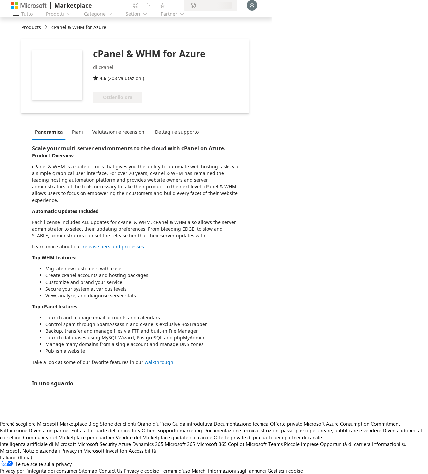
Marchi (199, 470)
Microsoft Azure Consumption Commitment (352, 423)
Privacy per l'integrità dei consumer (39, 470)
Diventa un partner (49, 430)
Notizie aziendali (41, 450)
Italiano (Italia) (16, 457)
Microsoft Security (97, 444)
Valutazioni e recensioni (119, 132)
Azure (124, 444)
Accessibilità (142, 450)
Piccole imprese (301, 444)
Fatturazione (13, 430)
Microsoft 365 (180, 444)
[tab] (50, 131)
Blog (93, 423)
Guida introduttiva (192, 423)
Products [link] (31, 27)
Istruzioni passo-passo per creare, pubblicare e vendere (320, 430)
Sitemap (88, 470)
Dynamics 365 (147, 444)
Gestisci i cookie (285, 470)
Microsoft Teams (264, 444)
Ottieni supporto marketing (172, 430)
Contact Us (110, 470)
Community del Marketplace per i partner (68, 437)
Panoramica (49, 132)
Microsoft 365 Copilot (220, 444)
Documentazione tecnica (241, 423)
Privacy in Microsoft (82, 450)
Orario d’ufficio (154, 423)
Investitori (116, 450)
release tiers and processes (113, 246)
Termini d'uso (175, 470)
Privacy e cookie (141, 470)
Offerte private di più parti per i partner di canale (268, 437)
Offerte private (286, 423)
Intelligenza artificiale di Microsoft (38, 444)
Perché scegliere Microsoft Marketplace (43, 423)
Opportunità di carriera (345, 444)
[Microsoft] (29, 5)
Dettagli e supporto (177, 132)
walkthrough (159, 362)
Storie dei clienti (118, 423)
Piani (77, 132)
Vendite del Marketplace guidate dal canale (164, 437)
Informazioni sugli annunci (237, 470)
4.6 (103, 78)
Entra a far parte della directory (105, 430)
